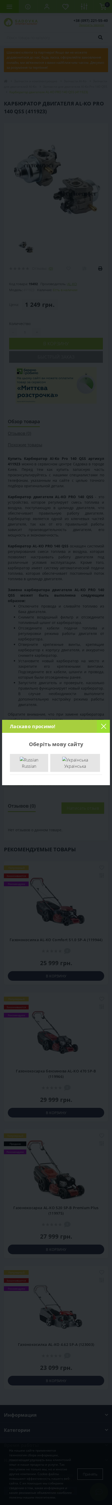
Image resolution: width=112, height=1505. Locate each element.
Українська (75, 766)
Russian (29, 766)
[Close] (103, 726)
